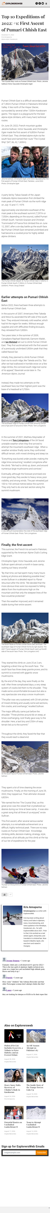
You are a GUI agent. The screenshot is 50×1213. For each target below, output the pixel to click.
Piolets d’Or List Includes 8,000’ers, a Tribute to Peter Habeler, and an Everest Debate (13, 1050)
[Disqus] (25, 987)
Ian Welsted (11, 342)
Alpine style (5, 39)
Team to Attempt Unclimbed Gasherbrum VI (33, 1124)
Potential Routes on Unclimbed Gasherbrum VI (13, 1124)
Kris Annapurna (6, 37)
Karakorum (13, 39)
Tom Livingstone (21, 440)
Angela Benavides (10, 1062)
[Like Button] (4, 894)
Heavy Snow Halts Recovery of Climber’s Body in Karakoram (12, 1088)
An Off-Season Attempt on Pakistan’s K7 (32, 1047)
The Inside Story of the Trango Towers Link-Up (34, 1087)
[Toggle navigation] (46, 3)
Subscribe (41, 1152)
